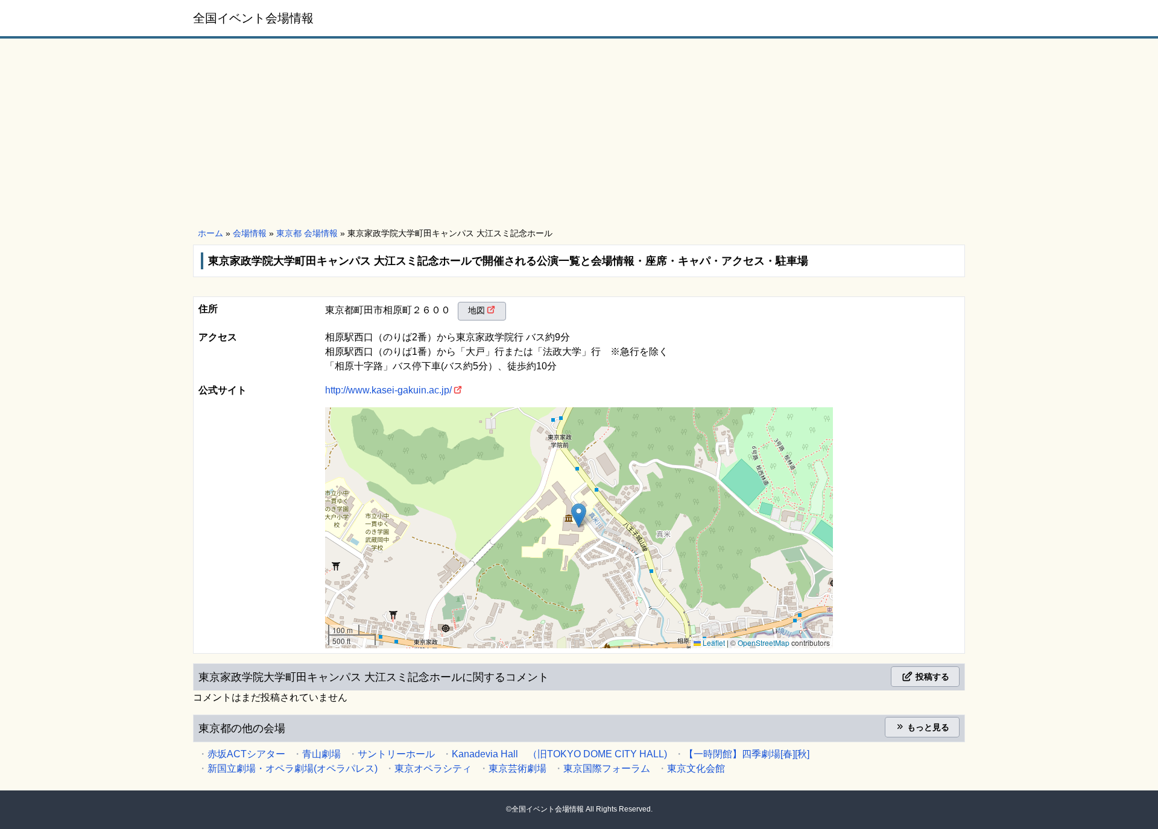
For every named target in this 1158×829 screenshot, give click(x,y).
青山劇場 (321, 754)
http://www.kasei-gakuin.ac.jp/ (388, 390)
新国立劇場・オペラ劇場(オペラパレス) (292, 768)
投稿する (931, 676)
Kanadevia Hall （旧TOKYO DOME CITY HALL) (559, 754)
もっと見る (927, 727)
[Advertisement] (579, 133)
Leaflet (713, 642)
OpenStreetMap (763, 642)
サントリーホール (396, 754)
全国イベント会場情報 (253, 18)
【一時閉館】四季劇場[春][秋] (746, 754)
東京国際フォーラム (606, 768)
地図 (476, 310)
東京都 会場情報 (307, 233)
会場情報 (250, 233)
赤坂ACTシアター (246, 754)
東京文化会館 (696, 768)
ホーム (210, 233)
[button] (578, 515)
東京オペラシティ (433, 768)
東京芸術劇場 (517, 768)
